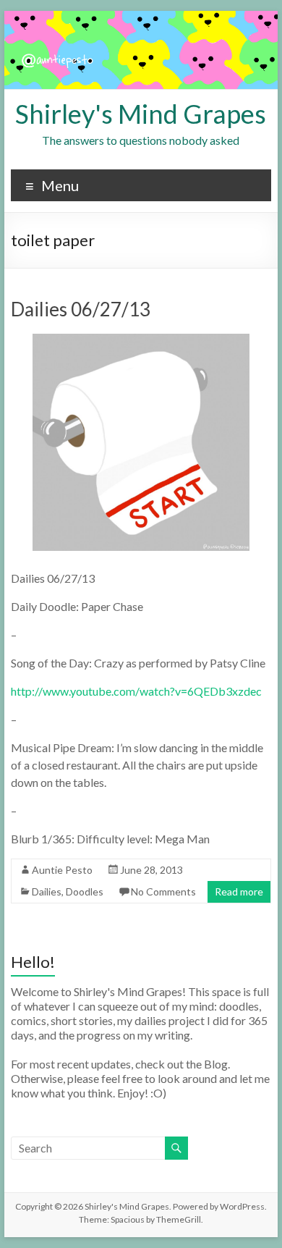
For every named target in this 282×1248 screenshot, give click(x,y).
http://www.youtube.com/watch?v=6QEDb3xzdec (136, 691)
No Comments (163, 891)
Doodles (84, 891)
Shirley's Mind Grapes (140, 114)
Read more (239, 891)
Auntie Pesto (62, 870)
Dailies (46, 891)
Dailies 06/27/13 (80, 309)
